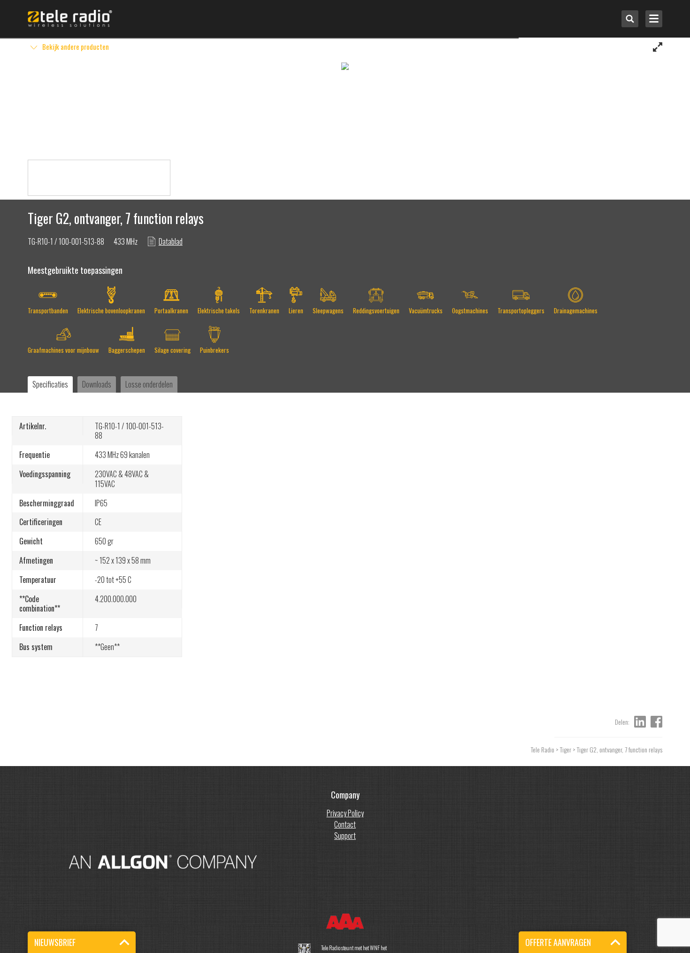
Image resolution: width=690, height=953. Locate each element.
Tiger (565, 749)
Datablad (171, 241)
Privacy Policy (345, 813)
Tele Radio (542, 749)
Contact (345, 824)
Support (345, 835)
